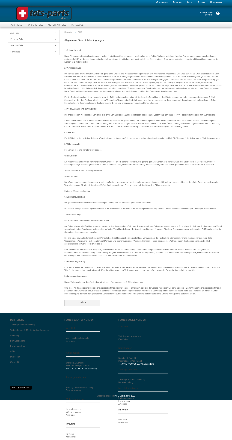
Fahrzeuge (77, 25)
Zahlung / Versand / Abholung (79, 387)
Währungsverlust (73, 412)
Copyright (14, 362)
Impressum (15, 357)
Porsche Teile (35, 25)
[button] (189, 2)
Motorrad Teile (57, 25)
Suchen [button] (178, 2)
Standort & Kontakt (74, 363)
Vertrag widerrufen (21, 387)
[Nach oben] (223, 435)
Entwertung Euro (17, 346)
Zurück (82, 302)
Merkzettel (217, 2)
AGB (12, 351)
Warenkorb (163, 2)
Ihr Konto (70, 434)
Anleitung (14, 335)
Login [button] (202, 2)
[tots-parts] (44, 13)
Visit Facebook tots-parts (77, 338)
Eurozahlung (124, 401)
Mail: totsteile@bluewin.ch (78, 365)
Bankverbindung (17, 341)
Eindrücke (70, 341)
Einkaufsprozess (73, 409)
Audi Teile (16, 25)
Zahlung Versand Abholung (22, 325)
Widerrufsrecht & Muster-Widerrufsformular (29, 330)
